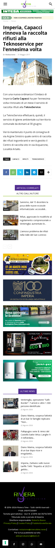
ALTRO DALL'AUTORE (27, 193)
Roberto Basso (39, 520)
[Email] (41, 172)
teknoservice (38, 159)
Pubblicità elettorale (41, 523)
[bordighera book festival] (27, 264)
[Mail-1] (41, 544)
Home (5, 21)
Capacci (15, 159)
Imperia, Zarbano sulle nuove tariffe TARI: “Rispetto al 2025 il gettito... (36, 466)
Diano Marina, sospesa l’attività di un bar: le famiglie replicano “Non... (36, 418)
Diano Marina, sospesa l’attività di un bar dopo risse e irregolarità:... (36, 450)
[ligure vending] (27, 343)
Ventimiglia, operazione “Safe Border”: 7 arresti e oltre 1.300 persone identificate (36, 403)
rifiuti (25, 159)
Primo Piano (9, 238)
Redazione (10, 54)
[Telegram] (34, 172)
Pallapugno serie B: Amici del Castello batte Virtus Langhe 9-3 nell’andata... (36, 434)
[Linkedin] (27, 172)
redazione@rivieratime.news (32, 529)
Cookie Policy (24, 523)
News (13, 21)
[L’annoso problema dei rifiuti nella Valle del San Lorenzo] (10, 235)
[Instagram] (23, 544)
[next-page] (10, 247)
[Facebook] (6, 172)
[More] (48, 172)
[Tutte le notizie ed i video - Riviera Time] (27, 494)
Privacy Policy (10, 523)
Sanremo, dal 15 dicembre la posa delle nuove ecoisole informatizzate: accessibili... (34, 206)
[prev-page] (5, 247)
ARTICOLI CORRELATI (27, 188)
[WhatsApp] (13, 172)
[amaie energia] (27, 316)
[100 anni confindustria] (27, 290)
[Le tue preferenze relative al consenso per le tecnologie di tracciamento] (5, 543)
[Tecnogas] (27, 370)
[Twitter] (20, 172)
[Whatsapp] (32, 544)
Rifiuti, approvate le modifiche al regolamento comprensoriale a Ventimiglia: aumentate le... (36, 220)
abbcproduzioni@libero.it (27, 536)
